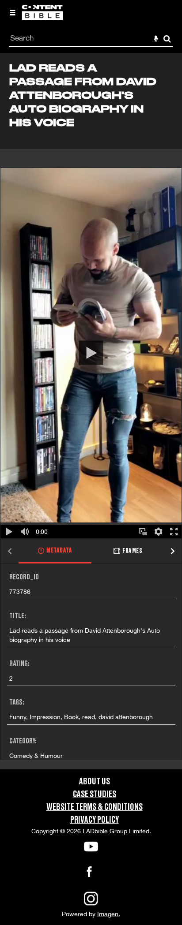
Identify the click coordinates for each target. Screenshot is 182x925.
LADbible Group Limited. (117, 831)
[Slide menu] (12, 12)
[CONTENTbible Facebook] (89, 874)
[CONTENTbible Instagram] (91, 904)
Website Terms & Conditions (94, 807)
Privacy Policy (94, 820)
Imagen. (108, 914)
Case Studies (94, 794)
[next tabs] (173, 551)
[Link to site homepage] (42, 18)
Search (167, 39)
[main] (91, 411)
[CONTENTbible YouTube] (91, 846)
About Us (94, 781)
